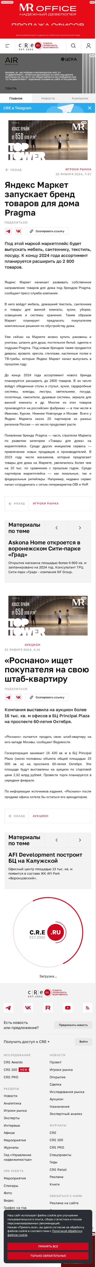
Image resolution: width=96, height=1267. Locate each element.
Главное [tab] (15, 98)
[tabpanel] (48, 543)
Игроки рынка (78, 169)
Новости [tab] (48, 98)
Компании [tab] (80, 98)
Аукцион (32, 644)
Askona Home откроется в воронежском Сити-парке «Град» (44, 548)
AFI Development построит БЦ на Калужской (45, 858)
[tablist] (48, 98)
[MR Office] (48, 19)
